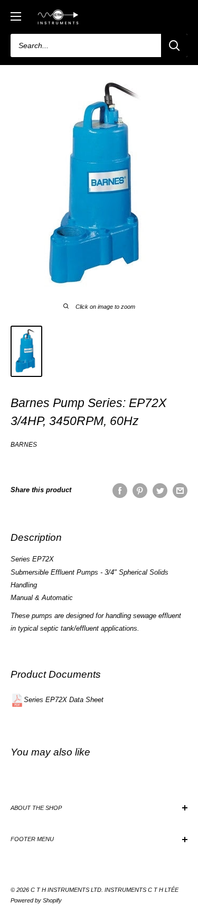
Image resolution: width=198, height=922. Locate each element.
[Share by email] (180, 490)
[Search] (174, 45)
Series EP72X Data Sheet (63, 700)
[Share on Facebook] (119, 490)
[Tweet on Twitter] (160, 490)
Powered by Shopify (36, 900)
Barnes (24, 444)
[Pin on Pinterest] (140, 490)
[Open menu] (16, 16)
